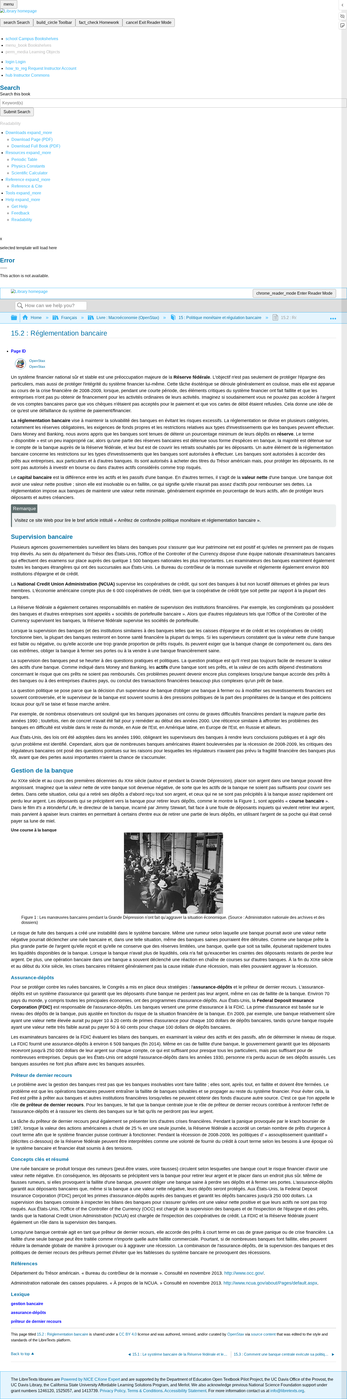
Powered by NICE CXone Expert (91, 1379)
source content (263, 1334)
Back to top (20, 1354)
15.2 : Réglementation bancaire (62, 1334)
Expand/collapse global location (333, 316)
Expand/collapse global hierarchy (17, 317)
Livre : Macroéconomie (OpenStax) (128, 317)
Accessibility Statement (185, 1391)
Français (69, 317)
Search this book (15, 94)
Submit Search (17, 112)
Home (36, 317)
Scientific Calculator (29, 173)
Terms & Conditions (145, 1391)
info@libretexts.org (286, 1391)
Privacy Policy (112, 1391)
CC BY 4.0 (128, 1334)
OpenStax (37, 361)
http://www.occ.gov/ (244, 1273)
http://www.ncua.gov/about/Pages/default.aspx (270, 1283)
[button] (20, 213)
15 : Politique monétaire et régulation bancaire (220, 317)
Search (20, 306)
